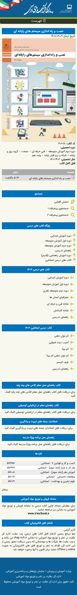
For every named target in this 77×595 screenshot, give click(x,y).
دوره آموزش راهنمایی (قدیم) (56, 255)
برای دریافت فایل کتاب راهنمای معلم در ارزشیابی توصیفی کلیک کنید (39, 412)
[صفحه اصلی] (65, 7)
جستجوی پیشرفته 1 (58, 208)
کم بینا (65, 349)
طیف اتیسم (63, 362)
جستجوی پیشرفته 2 (58, 215)
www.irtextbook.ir (38, 514)
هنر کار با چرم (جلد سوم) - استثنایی (56, 468)
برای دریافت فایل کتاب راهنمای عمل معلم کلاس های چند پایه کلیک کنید (40, 394)
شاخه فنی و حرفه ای (58, 304)
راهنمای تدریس (63, 250)
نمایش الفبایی (61, 202)
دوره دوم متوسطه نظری (56, 291)
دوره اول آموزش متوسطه (58, 241)
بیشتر (5, 489)
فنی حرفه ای (38, 151)
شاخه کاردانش (61, 310)
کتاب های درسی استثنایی (58, 260)
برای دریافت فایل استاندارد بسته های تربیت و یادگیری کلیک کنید (38, 428)
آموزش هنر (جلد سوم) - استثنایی (57, 472)
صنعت (24, 151)
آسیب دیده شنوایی (59, 342)
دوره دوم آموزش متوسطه (61, 151)
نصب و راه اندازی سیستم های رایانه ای (49, 178)
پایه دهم (36, 155)
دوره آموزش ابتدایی (60, 236)
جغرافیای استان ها (59, 297)
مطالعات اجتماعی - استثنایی (60, 477)
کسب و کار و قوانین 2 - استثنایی (58, 463)
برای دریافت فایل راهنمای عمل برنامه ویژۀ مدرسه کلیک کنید (38, 444)
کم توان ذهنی (61, 336)
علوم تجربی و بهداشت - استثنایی (57, 481)
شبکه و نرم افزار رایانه (55, 155)
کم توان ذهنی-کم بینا (58, 356)
